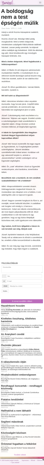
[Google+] (24, 462)
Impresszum (25, 460)
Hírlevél (39, 460)
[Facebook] (21, 462)
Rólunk (33, 460)
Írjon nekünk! (15, 462)
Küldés (5, 291)
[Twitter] (28, 462)
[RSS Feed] (31, 462)
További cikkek (20, 455)
